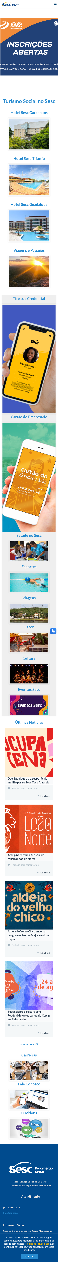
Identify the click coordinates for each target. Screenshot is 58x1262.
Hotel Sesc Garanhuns (29, 112)
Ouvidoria (29, 1113)
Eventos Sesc (29, 689)
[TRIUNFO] (29, 194)
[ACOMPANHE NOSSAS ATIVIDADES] (29, 682)
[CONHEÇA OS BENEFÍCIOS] (29, 531)
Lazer (29, 627)
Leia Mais (45, 796)
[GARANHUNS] (29, 148)
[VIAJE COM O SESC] (29, 622)
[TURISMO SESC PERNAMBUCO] (29, 286)
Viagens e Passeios (29, 250)
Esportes (29, 566)
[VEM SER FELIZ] (29, 651)
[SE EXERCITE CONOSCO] (29, 591)
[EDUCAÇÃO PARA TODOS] (29, 560)
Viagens (29, 598)
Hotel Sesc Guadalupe (29, 204)
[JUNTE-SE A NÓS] (29, 412)
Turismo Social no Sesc (29, 101)
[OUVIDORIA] (29, 1137)
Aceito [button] (29, 1256)
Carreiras (29, 1055)
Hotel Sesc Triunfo (29, 158)
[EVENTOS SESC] (29, 714)
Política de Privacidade (37, 1243)
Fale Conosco (29, 1084)
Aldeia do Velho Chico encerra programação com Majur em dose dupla (28, 935)
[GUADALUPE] (29, 240)
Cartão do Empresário (29, 417)
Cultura (29, 658)
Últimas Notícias (29, 722)
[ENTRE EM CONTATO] (29, 1108)
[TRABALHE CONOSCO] (29, 1079)
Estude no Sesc (29, 535)
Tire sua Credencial (29, 298)
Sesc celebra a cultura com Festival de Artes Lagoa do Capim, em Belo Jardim (29, 1015)
